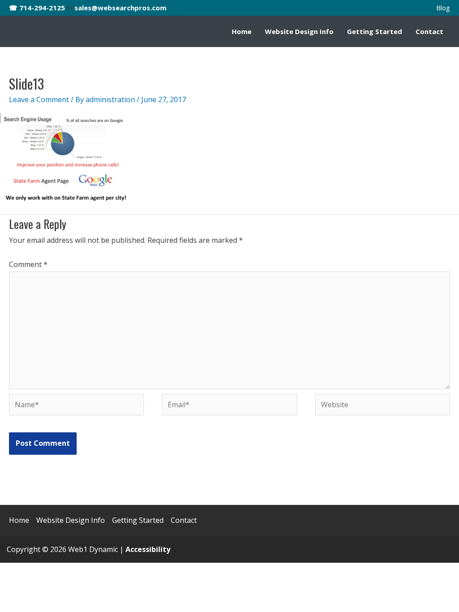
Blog (443, 7)
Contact (429, 31)
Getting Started (374, 31)
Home (241, 31)
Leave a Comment (39, 99)
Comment (28, 264)
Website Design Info (299, 31)
